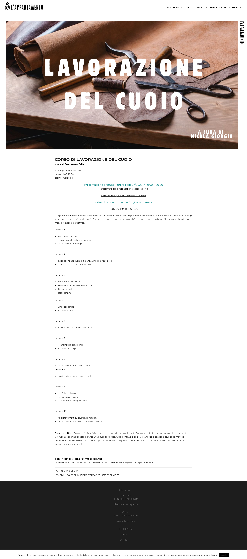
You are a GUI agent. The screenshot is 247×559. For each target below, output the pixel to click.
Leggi (214, 555)
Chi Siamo (125, 490)
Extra (125, 534)
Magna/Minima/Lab (126, 498)
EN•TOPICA (125, 529)
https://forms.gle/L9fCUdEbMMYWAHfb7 (123, 195)
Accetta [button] (224, 555)
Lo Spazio (125, 495)
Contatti (125, 540)
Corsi (125, 512)
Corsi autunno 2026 (126, 515)
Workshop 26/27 (126, 521)
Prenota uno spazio (126, 504)
